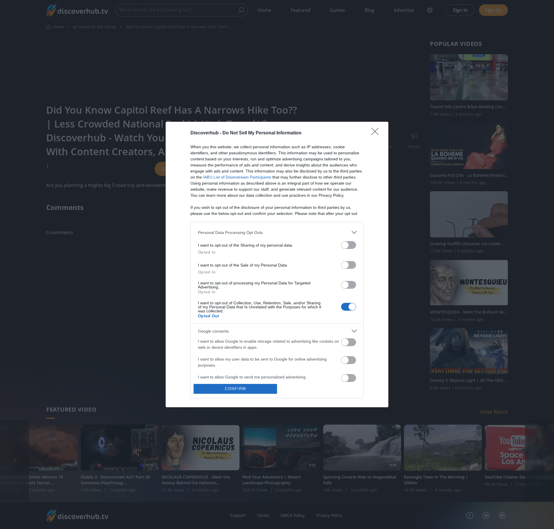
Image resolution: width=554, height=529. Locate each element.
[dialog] (277, 264)
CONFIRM (235, 389)
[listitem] (277, 232)
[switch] (348, 245)
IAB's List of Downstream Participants (237, 177)
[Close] (376, 133)
